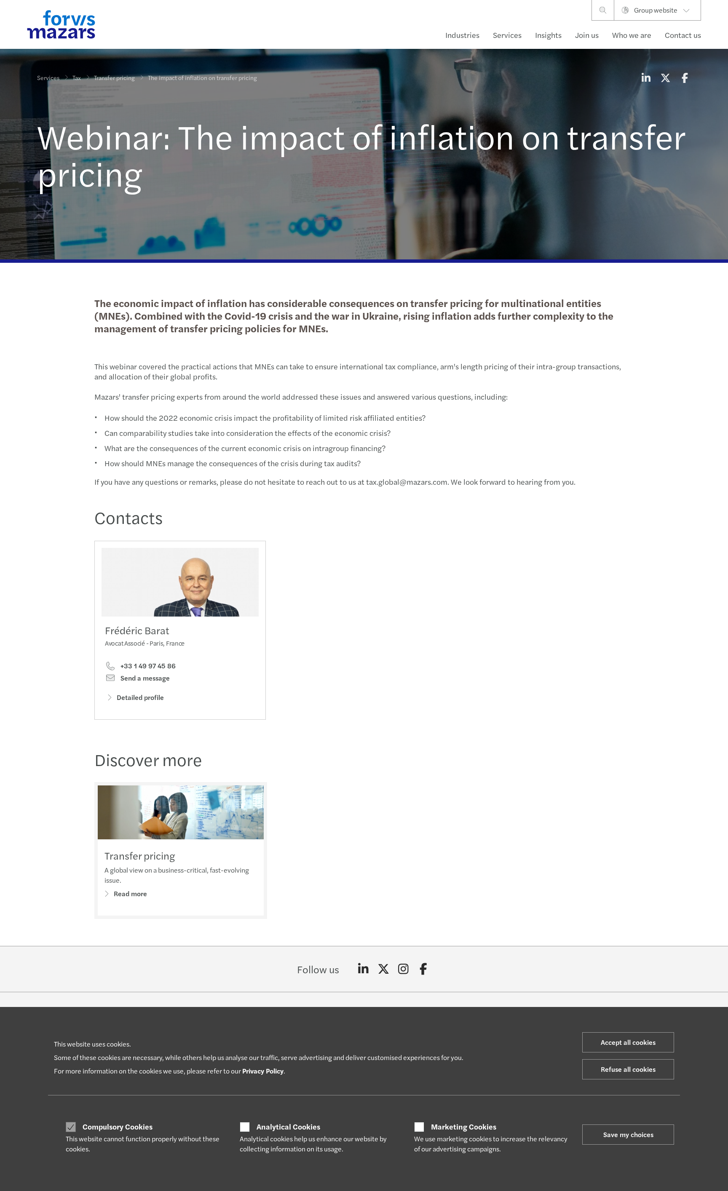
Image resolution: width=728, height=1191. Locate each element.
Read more (130, 893)
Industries (462, 34)
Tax (76, 77)
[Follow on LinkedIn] (363, 969)
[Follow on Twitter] (383, 969)
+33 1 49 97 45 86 (147, 665)
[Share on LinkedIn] (646, 77)
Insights (548, 34)
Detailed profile (140, 697)
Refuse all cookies (628, 1069)
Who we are (631, 34)
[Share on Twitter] (665, 77)
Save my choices (628, 1134)
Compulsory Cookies (118, 1126)
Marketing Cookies (463, 1126)
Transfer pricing (114, 77)
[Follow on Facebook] (423, 969)
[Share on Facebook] (684, 77)
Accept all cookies (628, 1042)
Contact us (683, 34)
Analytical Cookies (288, 1126)
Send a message (144, 678)
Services (507, 34)
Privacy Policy (263, 1071)
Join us (587, 34)
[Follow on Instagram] (403, 969)
